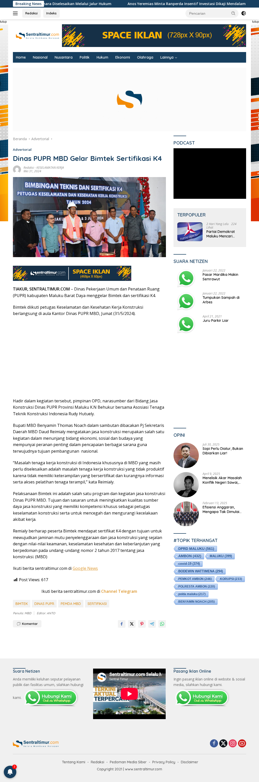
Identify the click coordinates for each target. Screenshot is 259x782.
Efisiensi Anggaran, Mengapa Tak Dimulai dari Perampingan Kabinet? (221, 509)
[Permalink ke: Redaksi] (17, 169)
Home (21, 57)
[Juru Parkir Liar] (186, 324)
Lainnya (167, 57)
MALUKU (221, 556)
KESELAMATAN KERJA (50, 167)
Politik (85, 57)
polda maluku (192, 594)
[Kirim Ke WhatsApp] (162, 624)
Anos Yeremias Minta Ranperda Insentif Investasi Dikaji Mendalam (156, 4)
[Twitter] (223, 743)
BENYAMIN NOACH (196, 601)
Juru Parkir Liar (216, 320)
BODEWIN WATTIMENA (200, 571)
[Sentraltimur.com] (37, 35)
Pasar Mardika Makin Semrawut (220, 276)
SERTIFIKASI (97, 603)
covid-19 (189, 564)
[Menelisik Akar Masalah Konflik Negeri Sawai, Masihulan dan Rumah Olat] (186, 484)
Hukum (102, 57)
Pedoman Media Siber (128, 762)
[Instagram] (233, 743)
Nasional (40, 57)
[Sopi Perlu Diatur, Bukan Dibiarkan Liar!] (186, 455)
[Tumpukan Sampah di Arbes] (186, 301)
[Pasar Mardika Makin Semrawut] (186, 278)
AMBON (189, 556)
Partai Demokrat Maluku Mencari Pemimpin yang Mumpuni (220, 233)
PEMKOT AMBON (195, 579)
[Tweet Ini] (132, 624)
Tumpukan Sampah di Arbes (221, 299)
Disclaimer (189, 762)
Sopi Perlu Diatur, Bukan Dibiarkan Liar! (223, 450)
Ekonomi (122, 57)
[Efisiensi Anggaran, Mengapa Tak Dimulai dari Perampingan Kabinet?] (186, 514)
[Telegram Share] (152, 624)
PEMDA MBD (71, 603)
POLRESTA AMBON (196, 586)
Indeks (51, 13)
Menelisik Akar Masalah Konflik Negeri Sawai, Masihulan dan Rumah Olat (222, 480)
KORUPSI (231, 579)
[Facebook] (214, 743)
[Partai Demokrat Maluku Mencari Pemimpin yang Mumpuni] (190, 231)
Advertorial (22, 149)
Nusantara (64, 57)
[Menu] (16, 13)
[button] (233, 13)
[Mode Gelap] (243, 13)
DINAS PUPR (44, 603)
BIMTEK (21, 603)
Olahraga (145, 57)
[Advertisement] (89, 357)
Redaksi (31, 13)
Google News (85, 568)
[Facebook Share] (121, 624)
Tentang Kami (73, 762)
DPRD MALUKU (196, 549)
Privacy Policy (163, 762)
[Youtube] (242, 743)
